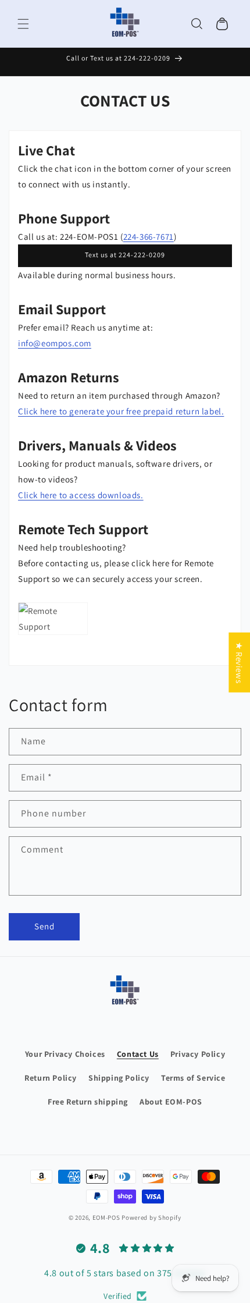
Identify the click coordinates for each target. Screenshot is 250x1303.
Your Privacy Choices (65, 1054)
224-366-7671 (148, 236)
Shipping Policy (118, 1078)
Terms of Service (193, 1078)
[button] (23, 24)
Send (44, 926)
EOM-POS (106, 1217)
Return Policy (50, 1078)
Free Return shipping (88, 1101)
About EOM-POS (171, 1101)
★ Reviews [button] (239, 662)
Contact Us (138, 1054)
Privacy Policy (197, 1054)
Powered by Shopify (151, 1217)
